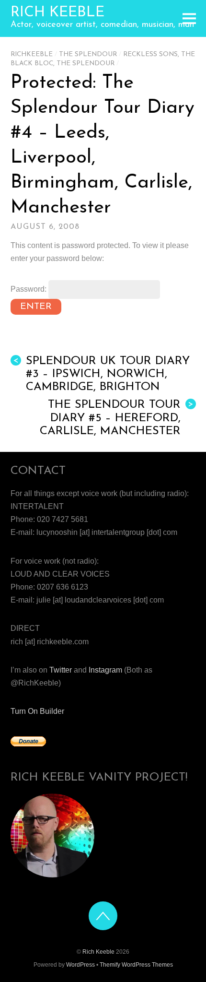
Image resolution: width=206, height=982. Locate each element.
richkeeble (32, 54)
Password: (29, 289)
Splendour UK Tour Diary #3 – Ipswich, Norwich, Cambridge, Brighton (101, 374)
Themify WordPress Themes (136, 964)
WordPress (80, 964)
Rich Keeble (98, 951)
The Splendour (88, 54)
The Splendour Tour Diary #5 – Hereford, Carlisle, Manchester (117, 418)
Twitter (60, 670)
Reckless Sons (150, 54)
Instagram (105, 670)
